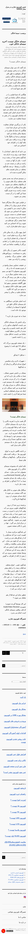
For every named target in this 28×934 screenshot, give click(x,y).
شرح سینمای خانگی (22, 644)
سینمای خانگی (6, 642)
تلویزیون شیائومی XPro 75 (16, 875)
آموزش (17, 641)
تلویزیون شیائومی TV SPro (16, 879)
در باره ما (22, 922)
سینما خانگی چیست (13, 642)
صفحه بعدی (4, 653)
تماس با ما (22, 917)
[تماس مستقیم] (3, 931)
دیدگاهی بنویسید (13, 644)
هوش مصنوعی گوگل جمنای (16, 882)
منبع (24, 634)
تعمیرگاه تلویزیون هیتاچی (17, 912)
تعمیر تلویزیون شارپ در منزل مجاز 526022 (17, 928)
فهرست (23, 13)
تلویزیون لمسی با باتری (17, 873)
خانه (24, 907)
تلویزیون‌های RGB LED (17, 877)
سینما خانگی (20, 642)
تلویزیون (14, 641)
